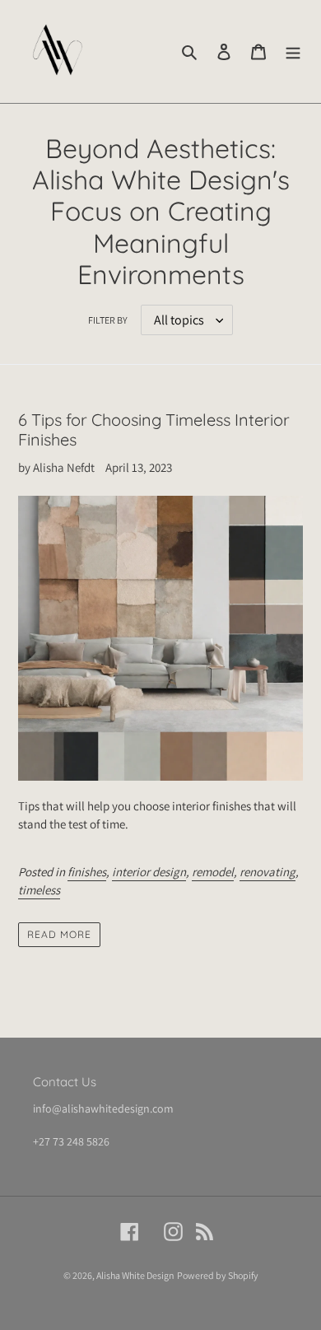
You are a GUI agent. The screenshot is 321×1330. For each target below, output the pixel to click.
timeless (39, 890)
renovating (267, 872)
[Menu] (293, 51)
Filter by (108, 320)
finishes (86, 872)
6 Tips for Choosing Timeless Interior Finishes (154, 429)
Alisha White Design (135, 1275)
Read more (59, 934)
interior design (149, 872)
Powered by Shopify (217, 1275)
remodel (213, 872)
